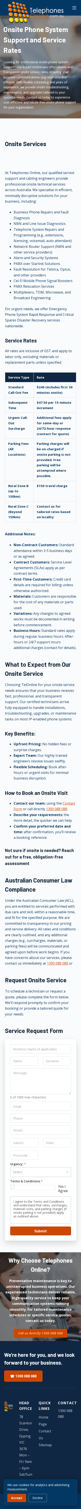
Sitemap (45, 1445)
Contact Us (45, 1434)
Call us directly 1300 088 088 (40, 1333)
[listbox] (40, 1172)
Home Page (43, 1421)
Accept (16, 1498)
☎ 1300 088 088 (23, 1376)
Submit (40, 1231)
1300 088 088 (56, 809)
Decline (37, 1498)
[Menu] (74, 8)
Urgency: (18, 1164)
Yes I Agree (63, 1188)
